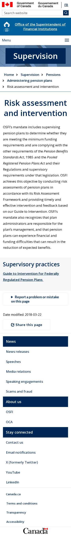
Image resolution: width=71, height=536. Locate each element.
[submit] (66, 12)
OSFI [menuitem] (9, 412)
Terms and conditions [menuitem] (21, 503)
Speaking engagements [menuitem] (24, 381)
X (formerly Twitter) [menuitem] (22, 462)
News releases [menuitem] (17, 351)
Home (9, 74)
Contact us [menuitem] (14, 442)
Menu (6, 40)
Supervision (30, 74)
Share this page (29, 324)
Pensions (53, 74)
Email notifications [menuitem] (21, 452)
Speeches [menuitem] (13, 361)
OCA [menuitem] (9, 422)
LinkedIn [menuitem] (12, 482)
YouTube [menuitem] (13, 472)
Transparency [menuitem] (16, 512)
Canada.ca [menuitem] (13, 494)
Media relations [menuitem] (18, 371)
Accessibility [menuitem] (15, 522)
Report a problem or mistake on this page (35, 299)
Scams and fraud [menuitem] (19, 391)
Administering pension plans (29, 80)
